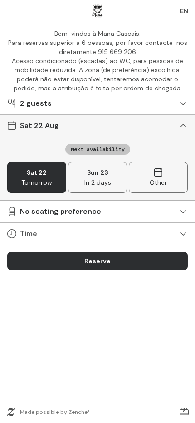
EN (184, 11)
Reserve (97, 261)
